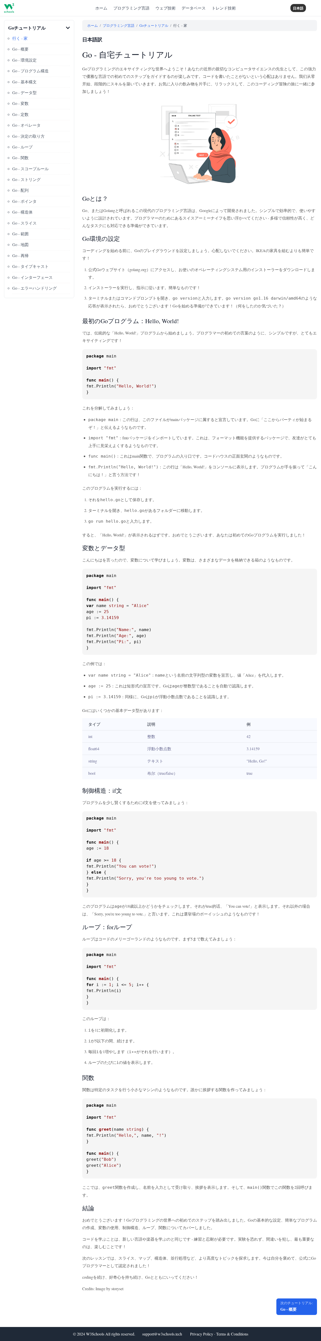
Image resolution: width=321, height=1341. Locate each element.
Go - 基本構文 (24, 81)
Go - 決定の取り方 (28, 136)
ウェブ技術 (165, 8)
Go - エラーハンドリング (34, 288)
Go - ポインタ (24, 201)
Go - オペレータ (26, 125)
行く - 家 (20, 38)
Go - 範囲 (20, 233)
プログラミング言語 (131, 8)
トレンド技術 (224, 8)
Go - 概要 (20, 49)
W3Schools (95, 1333)
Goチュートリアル (153, 25)
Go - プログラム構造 (30, 70)
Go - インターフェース (32, 277)
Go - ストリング (26, 179)
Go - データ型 (24, 92)
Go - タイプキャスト (30, 266)
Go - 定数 (20, 114)
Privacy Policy (201, 1333)
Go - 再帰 (20, 255)
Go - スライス (24, 223)
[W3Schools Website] (9, 8)
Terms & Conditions (232, 1333)
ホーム (101, 8)
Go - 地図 (20, 244)
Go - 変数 (20, 103)
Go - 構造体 (22, 212)
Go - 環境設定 (24, 60)
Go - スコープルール (30, 168)
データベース (194, 8)
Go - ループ (22, 146)
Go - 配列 (20, 190)
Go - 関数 (20, 157)
